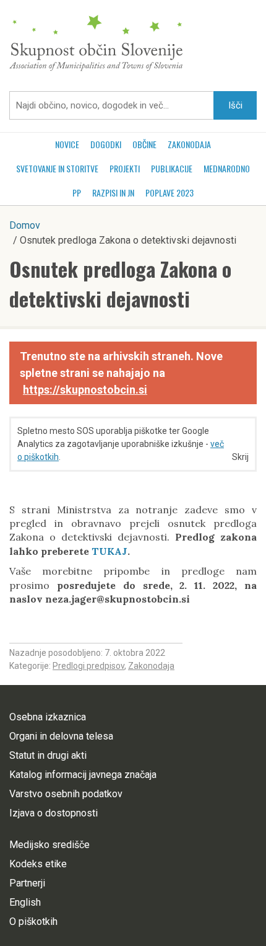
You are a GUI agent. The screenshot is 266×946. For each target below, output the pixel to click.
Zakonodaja (189, 144)
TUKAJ (109, 551)
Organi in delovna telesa (61, 736)
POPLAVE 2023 (169, 192)
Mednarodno (227, 168)
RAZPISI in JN (113, 192)
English (25, 902)
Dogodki (105, 144)
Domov (24, 225)
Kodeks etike (38, 864)
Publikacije (171, 168)
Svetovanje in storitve (57, 168)
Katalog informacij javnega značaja (83, 774)
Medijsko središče (49, 845)
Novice (67, 144)
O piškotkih (33, 921)
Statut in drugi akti (48, 755)
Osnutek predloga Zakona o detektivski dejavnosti (120, 283)
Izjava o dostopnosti (53, 813)
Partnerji (27, 883)
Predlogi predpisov (88, 666)
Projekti (124, 168)
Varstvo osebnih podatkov (65, 794)
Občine (144, 144)
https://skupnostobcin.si (85, 389)
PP (76, 192)
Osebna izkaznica (47, 717)
